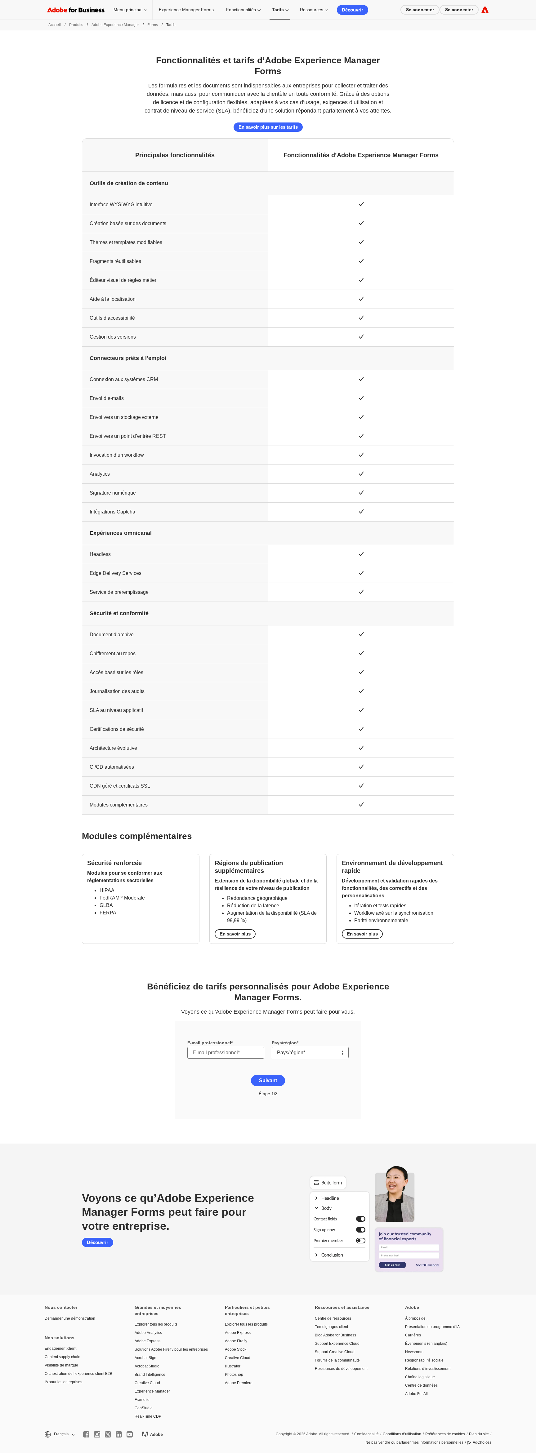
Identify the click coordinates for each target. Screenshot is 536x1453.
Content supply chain (62, 1357)
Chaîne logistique (420, 1377)
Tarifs (278, 9)
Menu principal (128, 9)
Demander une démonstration (70, 1318)
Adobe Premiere (238, 1383)
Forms (152, 25)
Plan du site (479, 1434)
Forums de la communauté (337, 1360)
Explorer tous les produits (156, 1324)
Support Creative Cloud (335, 1352)
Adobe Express (147, 1341)
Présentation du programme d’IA (432, 1327)
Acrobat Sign (145, 1358)
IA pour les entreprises (63, 1382)
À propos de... (416, 1318)
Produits (76, 25)
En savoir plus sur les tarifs (268, 127)
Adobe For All (416, 1394)
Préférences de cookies (445, 1434)
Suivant (268, 1080)
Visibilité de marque (61, 1365)
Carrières (413, 1335)
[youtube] (130, 1434)
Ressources (311, 9)
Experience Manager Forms (186, 9)
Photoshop (234, 1374)
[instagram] (97, 1434)
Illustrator (232, 1366)
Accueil (54, 25)
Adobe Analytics (148, 1333)
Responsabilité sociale (424, 1360)
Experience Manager (152, 1391)
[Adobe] (485, 10)
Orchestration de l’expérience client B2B (78, 1373)
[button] (59, 1434)
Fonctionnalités (241, 9)
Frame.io (142, 1399)
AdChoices (482, 1442)
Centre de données (421, 1385)
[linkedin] (119, 1434)
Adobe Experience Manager (115, 25)
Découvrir (352, 9)
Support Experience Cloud (337, 1343)
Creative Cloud (147, 1383)
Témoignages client (331, 1327)
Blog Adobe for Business (335, 1335)
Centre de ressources (333, 1318)
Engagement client (60, 1348)
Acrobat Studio (147, 1366)
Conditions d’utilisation (402, 1434)
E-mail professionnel (209, 1042)
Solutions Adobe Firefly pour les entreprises (170, 1349)
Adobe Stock (235, 1349)
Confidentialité (366, 1434)
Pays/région (284, 1042)
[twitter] (108, 1434)
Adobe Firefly (236, 1341)
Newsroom (414, 1352)
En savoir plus (235, 933)
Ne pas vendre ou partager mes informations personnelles (414, 1442)
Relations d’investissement (427, 1368)
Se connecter (420, 9)
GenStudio (144, 1408)
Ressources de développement (341, 1368)
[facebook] (86, 1434)
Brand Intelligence (150, 1374)
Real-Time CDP (148, 1416)
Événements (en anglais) (426, 1343)
